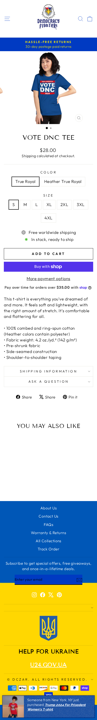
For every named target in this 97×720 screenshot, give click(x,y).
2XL (64, 204)
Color (48, 172)
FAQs (48, 524)
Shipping (29, 156)
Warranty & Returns (48, 532)
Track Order (48, 549)
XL (49, 204)
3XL (80, 204)
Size (48, 195)
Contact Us (48, 516)
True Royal (25, 181)
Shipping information (48, 371)
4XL (48, 218)
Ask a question (48, 381)
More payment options (48, 278)
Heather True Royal (63, 181)
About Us (48, 508)
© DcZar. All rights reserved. (47, 679)
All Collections (48, 540)
